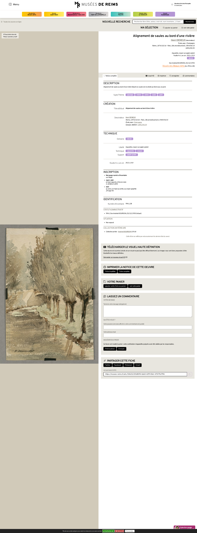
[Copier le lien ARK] (189, 374)
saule (154, 95)
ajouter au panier (171, 28)
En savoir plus (178, 5)
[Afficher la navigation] (10, 4)
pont (161, 95)
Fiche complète (124, 271)
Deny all (120, 531)
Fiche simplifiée (110, 271)
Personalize (129, 531)
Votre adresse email (109, 332)
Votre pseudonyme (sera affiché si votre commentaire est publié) (123, 324)
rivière (139, 95)
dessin (191, 58)
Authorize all (109, 531)
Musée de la (76, 14)
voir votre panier (189, 28)
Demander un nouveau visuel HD (114, 257)
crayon (139, 151)
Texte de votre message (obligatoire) (114, 304)
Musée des (32, 14)
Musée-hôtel (143, 14)
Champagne (138, 122)
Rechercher (190, 22)
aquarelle (130, 151)
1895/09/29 (142, 125)
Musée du (98, 14)
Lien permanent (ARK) (109, 370)
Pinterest (128, 365)
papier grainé (131, 155)
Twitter (107, 365)
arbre (146, 95)
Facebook (117, 365)
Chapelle (120, 14)
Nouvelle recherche (116, 22)
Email (138, 365)
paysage (130, 95)
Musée (54, 14)
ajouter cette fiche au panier (115, 286)
